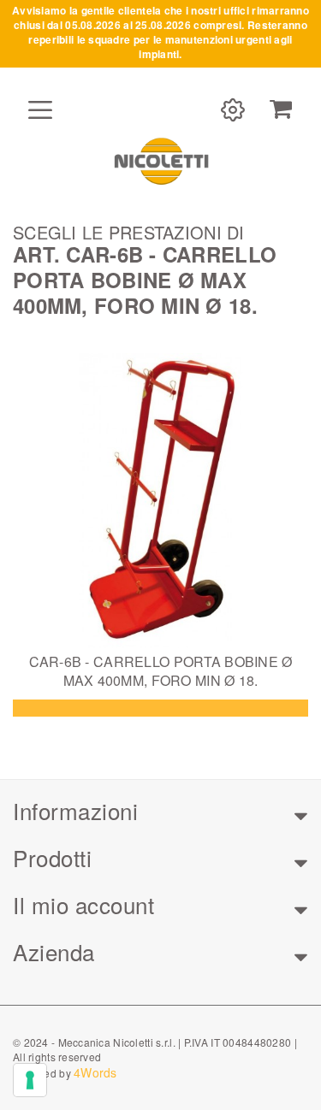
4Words (95, 1072)
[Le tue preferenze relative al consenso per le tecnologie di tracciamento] (30, 1080)
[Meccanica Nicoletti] (161, 161)
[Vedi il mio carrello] (281, 109)
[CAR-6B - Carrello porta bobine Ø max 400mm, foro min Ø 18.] (160, 500)
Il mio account (83, 904)
